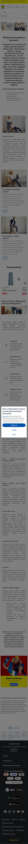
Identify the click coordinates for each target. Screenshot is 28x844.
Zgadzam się (14, 425)
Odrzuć (14, 434)
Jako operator (5, 416)
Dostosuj (14, 430)
